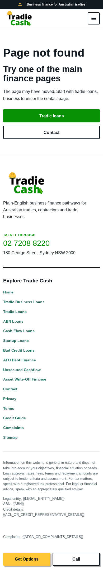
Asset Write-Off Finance (24, 379)
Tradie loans (51, 116)
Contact (51, 132)
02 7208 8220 (26, 243)
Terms (8, 408)
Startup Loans (16, 340)
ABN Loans (13, 321)
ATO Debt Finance (19, 360)
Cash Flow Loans (19, 331)
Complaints (13, 428)
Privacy (9, 399)
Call (76, 559)
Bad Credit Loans (19, 350)
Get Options (27, 559)
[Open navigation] (94, 18)
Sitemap (10, 437)
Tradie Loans (15, 312)
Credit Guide (14, 418)
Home (8, 292)
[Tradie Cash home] (19, 18)
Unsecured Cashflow (22, 370)
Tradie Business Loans (24, 302)
